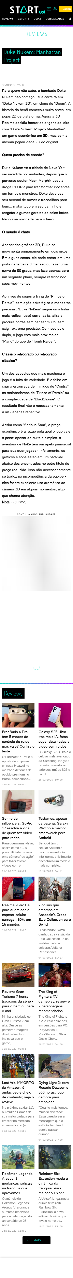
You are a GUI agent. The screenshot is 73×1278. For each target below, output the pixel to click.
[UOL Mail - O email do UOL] (49, 8)
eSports (23, 18)
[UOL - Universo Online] (42, 12)
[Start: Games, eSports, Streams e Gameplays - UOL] (24, 10)
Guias (37, 18)
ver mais (34, 1240)
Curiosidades (55, 18)
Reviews (7, 18)
